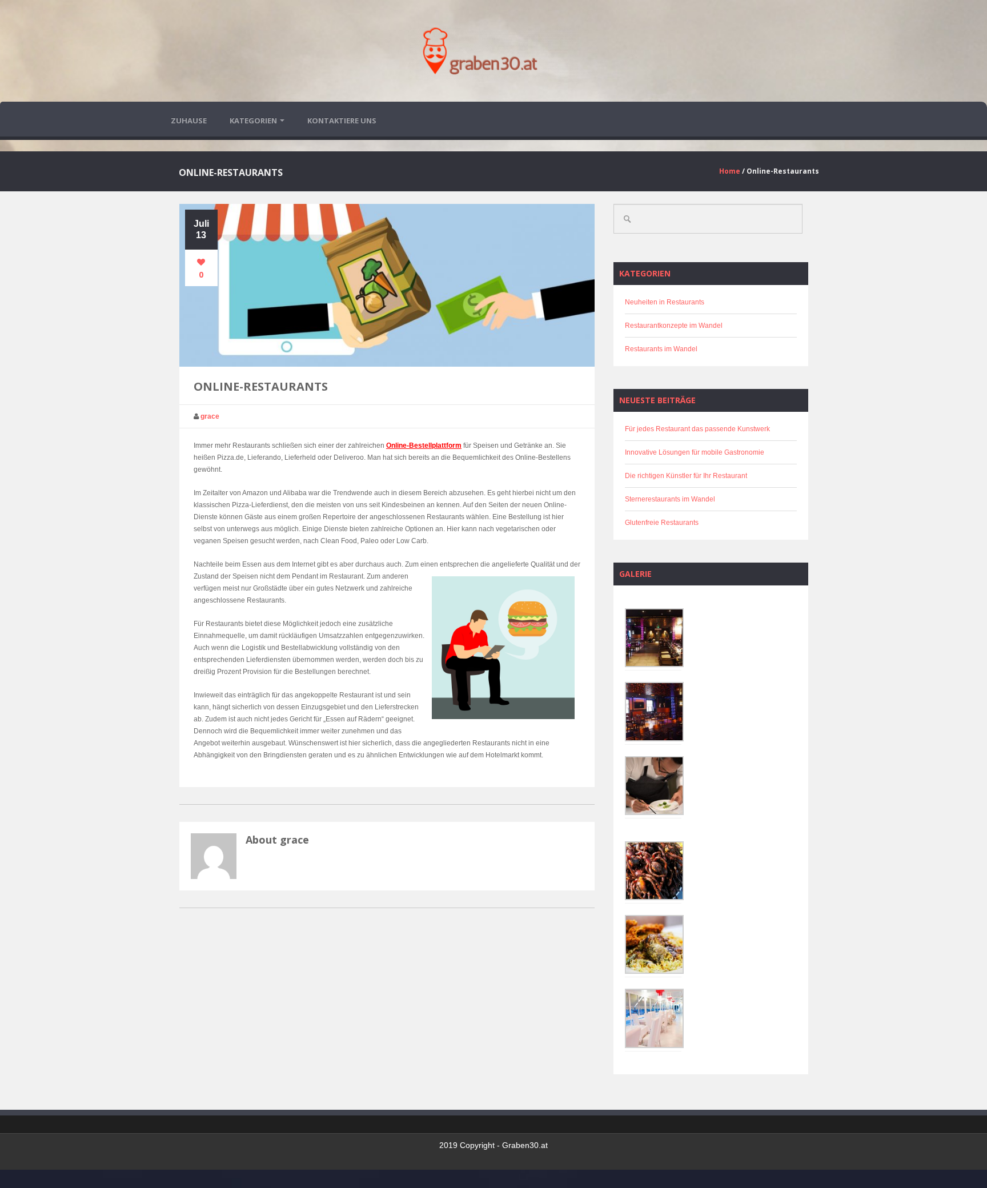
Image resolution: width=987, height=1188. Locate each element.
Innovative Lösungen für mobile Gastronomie (694, 452)
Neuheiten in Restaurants (664, 302)
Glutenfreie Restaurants (662, 523)
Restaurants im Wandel (661, 349)
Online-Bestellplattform (424, 445)
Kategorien (253, 120)
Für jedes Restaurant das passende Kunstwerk (697, 429)
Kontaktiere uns (341, 120)
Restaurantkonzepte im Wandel (674, 326)
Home (729, 171)
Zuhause (189, 120)
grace (209, 416)
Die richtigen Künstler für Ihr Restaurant (686, 476)
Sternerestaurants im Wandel (670, 499)
